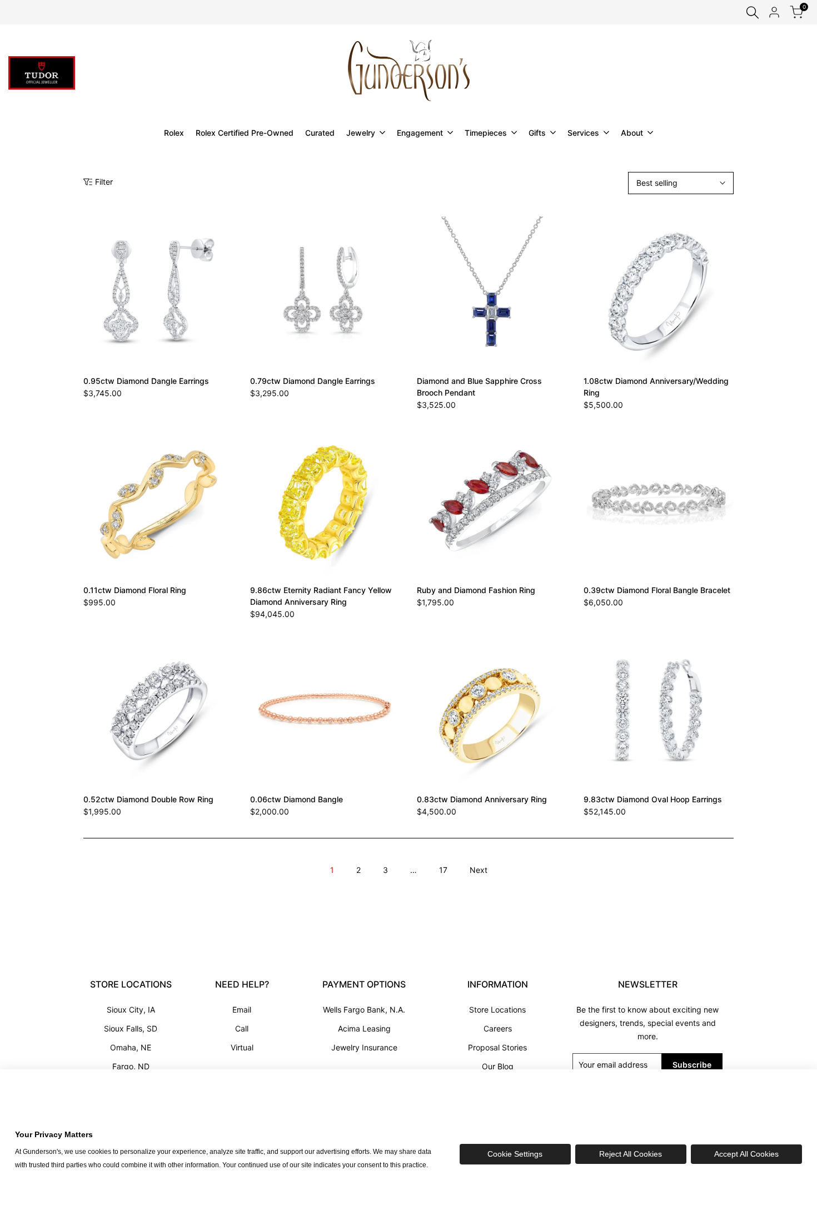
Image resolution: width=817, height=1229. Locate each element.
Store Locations (497, 1009)
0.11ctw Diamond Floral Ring (134, 590)
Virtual (242, 1047)
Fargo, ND (131, 1066)
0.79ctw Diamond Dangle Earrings (312, 381)
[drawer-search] (752, 12)
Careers (498, 1028)
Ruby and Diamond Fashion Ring (476, 590)
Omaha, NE (130, 1047)
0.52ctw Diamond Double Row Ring (148, 799)
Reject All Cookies (630, 1153)
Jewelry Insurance (364, 1047)
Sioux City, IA (131, 1009)
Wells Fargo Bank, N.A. (364, 1009)
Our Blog (498, 1066)
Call (241, 1028)
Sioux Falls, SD (130, 1028)
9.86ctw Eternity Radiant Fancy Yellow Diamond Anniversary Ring (321, 595)
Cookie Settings (514, 1153)
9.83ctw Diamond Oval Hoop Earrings (653, 799)
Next (478, 870)
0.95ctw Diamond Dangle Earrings (146, 381)
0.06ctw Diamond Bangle (296, 799)
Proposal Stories (497, 1047)
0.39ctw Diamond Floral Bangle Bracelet (657, 590)
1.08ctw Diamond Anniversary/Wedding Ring (656, 386)
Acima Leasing (364, 1028)
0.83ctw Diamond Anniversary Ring (482, 799)
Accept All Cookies (746, 1153)
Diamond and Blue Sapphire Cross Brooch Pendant (479, 386)
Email (241, 1009)
